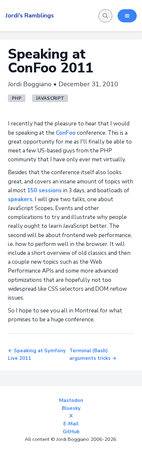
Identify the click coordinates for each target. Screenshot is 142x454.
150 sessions (44, 190)
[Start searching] (105, 15)
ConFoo (66, 133)
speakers (20, 199)
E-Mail (71, 423)
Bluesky (71, 408)
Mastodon (71, 400)
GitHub (71, 431)
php (16, 98)
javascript (50, 98)
